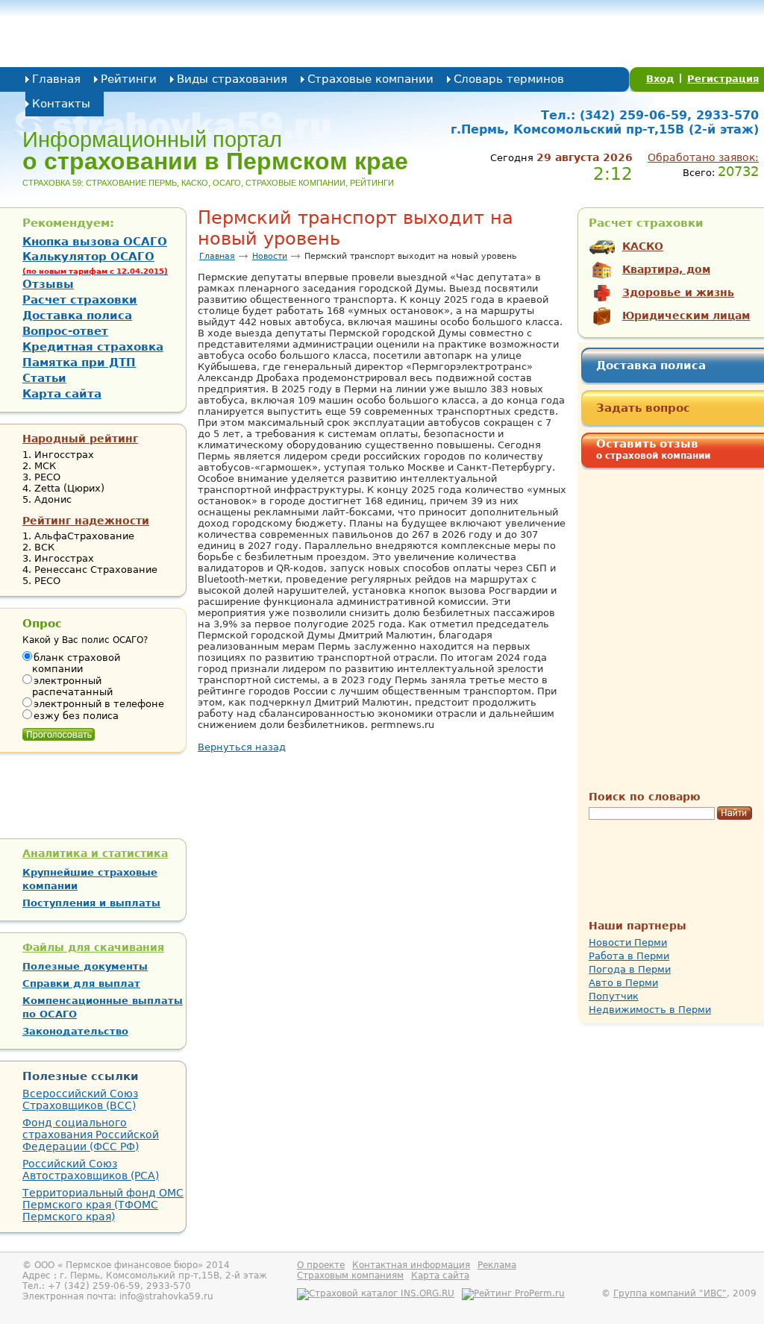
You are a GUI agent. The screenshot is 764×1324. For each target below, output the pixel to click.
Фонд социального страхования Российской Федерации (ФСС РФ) (90, 1134)
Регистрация (723, 78)
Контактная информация (411, 1265)
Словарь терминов (509, 79)
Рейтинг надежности (85, 521)
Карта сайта (61, 394)
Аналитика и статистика (95, 853)
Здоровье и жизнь (678, 292)
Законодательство (75, 1031)
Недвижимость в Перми (650, 1009)
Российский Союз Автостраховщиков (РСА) (90, 1170)
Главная (56, 79)
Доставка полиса (651, 365)
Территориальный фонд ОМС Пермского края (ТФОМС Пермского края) (103, 1205)
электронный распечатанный (72, 686)
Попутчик (614, 996)
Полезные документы (85, 966)
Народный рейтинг (80, 439)
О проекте (321, 1265)
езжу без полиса (76, 715)
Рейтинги (129, 79)
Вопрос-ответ (65, 331)
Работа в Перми (629, 955)
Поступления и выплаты (91, 903)
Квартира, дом (666, 269)
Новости (269, 256)
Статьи (44, 378)
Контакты (61, 103)
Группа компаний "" (670, 1293)
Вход (660, 78)
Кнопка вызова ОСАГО (94, 241)
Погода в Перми (630, 969)
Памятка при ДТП (79, 362)
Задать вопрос (643, 408)
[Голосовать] (58, 731)
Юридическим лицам (686, 315)
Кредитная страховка (92, 347)
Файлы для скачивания (93, 947)
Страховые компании (370, 79)
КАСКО (642, 246)
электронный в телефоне (99, 703)
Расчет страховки (79, 300)
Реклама (497, 1265)
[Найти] (734, 814)
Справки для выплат (81, 983)
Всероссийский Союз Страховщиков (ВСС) (80, 1099)
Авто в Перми (623, 982)
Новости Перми (628, 942)
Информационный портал (215, 151)
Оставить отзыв (653, 449)
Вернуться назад (242, 747)
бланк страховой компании (76, 663)
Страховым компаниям (350, 1275)
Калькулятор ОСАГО (95, 262)
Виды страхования (232, 79)
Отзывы (48, 284)
